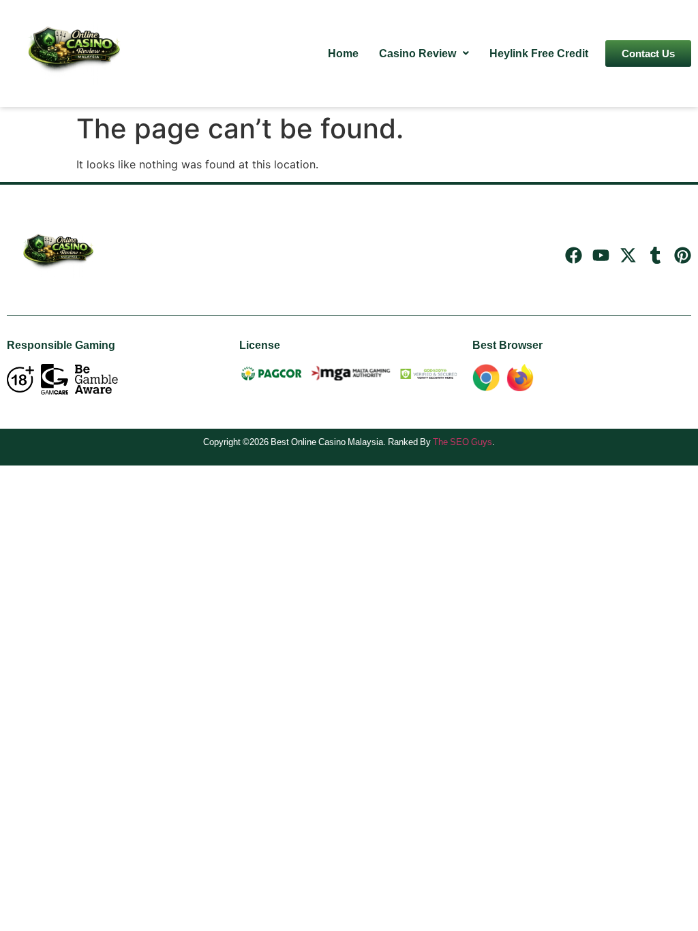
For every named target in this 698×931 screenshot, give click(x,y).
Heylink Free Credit (538, 53)
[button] (424, 53)
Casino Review (417, 53)
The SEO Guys (462, 442)
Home (343, 53)
